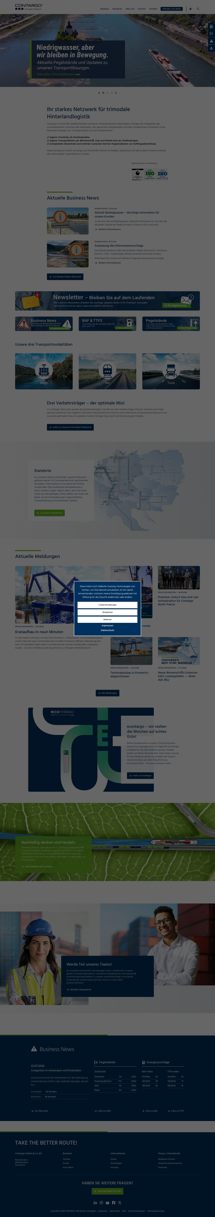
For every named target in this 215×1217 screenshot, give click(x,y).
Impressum (107, 626)
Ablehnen (107, 619)
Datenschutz (107, 630)
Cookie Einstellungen (108, 605)
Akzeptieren (107, 612)
